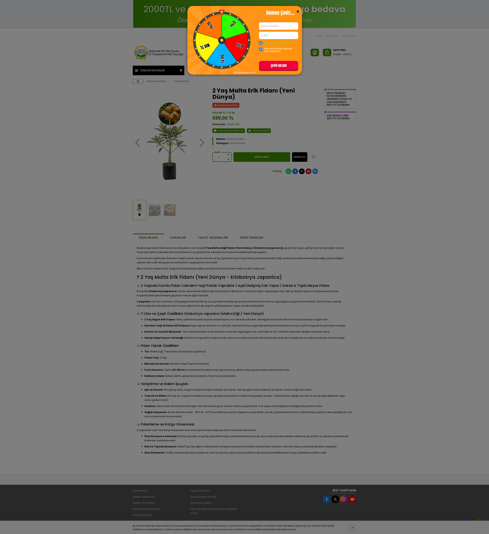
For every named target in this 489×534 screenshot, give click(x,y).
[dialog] (244, 267)
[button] (278, 66)
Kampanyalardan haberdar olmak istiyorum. (278, 50)
